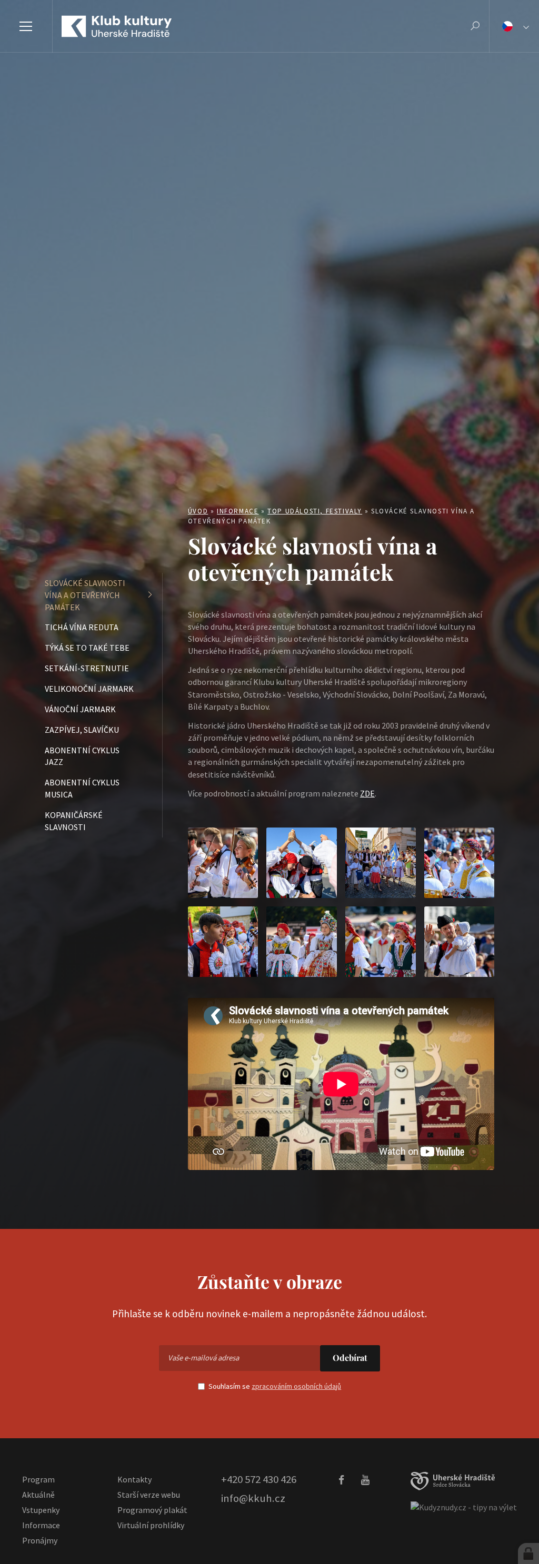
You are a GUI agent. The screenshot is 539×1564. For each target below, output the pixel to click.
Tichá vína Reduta (81, 627)
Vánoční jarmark (80, 709)
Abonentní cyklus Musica (82, 788)
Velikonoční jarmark (89, 688)
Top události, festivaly (314, 511)
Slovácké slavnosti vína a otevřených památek (85, 595)
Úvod (198, 511)
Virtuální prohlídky (150, 1525)
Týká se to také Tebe (87, 647)
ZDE (367, 793)
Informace (237, 511)
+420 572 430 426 (258, 1479)
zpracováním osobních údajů (296, 1386)
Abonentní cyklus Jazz (82, 756)
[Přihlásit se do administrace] (528, 1553)
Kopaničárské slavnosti (74, 821)
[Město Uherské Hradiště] (453, 1481)
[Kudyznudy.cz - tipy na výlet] (464, 1506)
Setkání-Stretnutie (87, 668)
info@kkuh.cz (253, 1498)
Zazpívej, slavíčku (82, 729)
